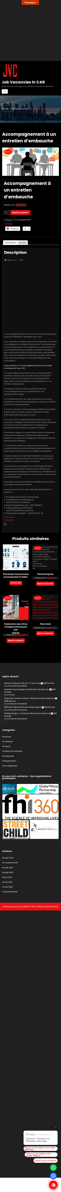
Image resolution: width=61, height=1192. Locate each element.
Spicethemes (52, 906)
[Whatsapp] (53, 1167)
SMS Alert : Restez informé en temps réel (21, 707)
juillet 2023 (8, 872)
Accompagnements (19, 109)
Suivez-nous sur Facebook (45, 1160)
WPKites (40, 906)
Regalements (10, 761)
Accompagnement (22, 219)
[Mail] (53, 1175)
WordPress (24, 906)
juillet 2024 (8, 858)
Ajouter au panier (20, 212)
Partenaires (9, 756)
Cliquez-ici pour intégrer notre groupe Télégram (38, 1154)
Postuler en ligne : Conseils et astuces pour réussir (25, 713)
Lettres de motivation (13, 751)
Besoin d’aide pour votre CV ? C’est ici (20, 683)
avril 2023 (8, 887)
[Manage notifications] (54, 1185)
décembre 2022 (11, 891)
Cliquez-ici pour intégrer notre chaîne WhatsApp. (40, 1149)
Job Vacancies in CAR (23, 82)
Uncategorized (10, 766)
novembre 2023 (11, 862)
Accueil (5, 109)
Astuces (7, 736)
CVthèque (8, 741)
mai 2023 (8, 882)
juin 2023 (8, 877)
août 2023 (8, 867)
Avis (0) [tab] (22, 242)
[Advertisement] (30, 30)
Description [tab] (10, 242)
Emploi (7, 746)
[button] (54, 151)
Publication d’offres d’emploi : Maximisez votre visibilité (27, 698)
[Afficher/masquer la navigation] (5, 91)
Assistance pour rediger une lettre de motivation (25, 689)
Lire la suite (16, 583)
